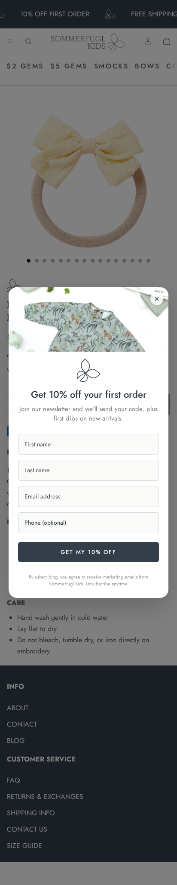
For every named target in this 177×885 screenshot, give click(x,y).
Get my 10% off (88, 552)
